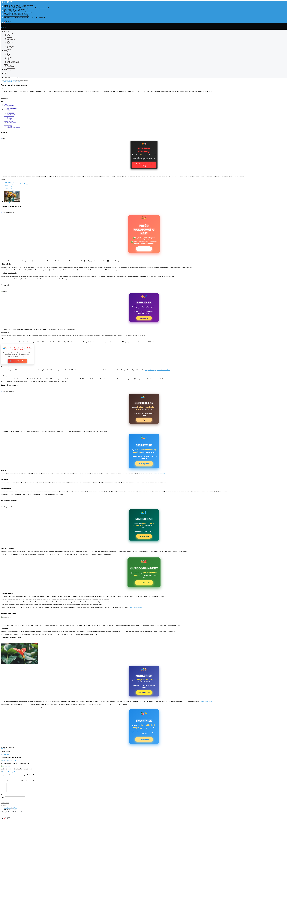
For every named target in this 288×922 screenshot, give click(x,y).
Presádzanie (9, 118)
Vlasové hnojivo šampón (206, 701)
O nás (5, 73)
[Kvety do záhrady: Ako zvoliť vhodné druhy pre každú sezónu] (9, 182)
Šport (8, 41)
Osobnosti (6, 72)
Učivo (5, 45)
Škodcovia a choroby (11, 122)
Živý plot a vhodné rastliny (10, 809)
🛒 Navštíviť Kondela (17, 361)
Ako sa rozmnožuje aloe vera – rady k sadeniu (15, 763)
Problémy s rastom (11, 123)
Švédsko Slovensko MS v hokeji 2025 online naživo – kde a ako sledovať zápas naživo (24, 17)
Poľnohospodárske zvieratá (13, 61)
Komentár (3, 791)
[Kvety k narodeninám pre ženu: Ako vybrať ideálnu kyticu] (8, 771)
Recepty (6, 69)
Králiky (8, 60)
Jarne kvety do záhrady (159, 473)
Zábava (8, 35)
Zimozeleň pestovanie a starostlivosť (13, 186)
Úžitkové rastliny (11, 68)
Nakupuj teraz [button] (144, 249)
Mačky (8, 54)
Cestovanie (9, 37)
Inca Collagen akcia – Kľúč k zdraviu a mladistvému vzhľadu (18, 5)
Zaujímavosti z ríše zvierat (13, 62)
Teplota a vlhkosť (10, 113)
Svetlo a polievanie (11, 114)
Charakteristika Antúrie (9, 105)
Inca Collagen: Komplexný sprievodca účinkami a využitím (18, 6)
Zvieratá (6, 50)
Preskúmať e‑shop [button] (144, 582)
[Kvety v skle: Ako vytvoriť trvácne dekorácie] (12, 201)
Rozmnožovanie (10, 119)
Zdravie (8, 43)
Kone (8, 58)
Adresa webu (4, 800)
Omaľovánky (10, 33)
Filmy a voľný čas (11, 39)
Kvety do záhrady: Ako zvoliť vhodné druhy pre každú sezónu (20, 183)
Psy (7, 53)
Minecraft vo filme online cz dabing (12, 10)
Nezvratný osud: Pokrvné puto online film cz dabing (16, 14)
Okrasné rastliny (10, 66)
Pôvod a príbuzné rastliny (12, 108)
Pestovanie (6, 109)
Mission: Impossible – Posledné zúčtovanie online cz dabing (18, 12)
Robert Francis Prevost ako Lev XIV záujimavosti (15, 9)
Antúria (5, 104)
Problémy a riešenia (8, 121)
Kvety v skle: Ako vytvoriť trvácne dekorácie (16, 203)
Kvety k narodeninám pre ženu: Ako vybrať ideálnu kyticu (19, 775)
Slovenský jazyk (10, 46)
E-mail (3, 797)
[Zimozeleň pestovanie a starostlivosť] (7, 185)
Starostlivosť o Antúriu (9, 116)
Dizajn (8, 38)
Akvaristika (9, 57)
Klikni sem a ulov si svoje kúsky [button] (144, 165)
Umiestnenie (9, 110)
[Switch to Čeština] (4, 22)
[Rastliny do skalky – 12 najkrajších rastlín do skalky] (6, 766)
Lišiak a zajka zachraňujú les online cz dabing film (15, 13)
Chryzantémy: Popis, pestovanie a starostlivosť (157, 370)
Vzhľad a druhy (10, 107)
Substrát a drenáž (10, 112)
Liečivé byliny (10, 65)
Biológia (9, 49)
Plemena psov (10, 51)
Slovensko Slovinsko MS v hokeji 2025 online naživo (16, 16)
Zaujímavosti (10, 42)
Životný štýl (6, 31)
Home (2, 80)
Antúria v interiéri (8, 125)
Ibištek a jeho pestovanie (135, 607)
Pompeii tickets (7, 21)
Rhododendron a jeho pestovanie (11, 757)
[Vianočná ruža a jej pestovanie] (8, 188)
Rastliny (6, 64)
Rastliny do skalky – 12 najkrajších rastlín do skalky (17, 769)
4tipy (5, 19)
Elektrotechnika (10, 47)
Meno (2, 794)
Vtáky (8, 55)
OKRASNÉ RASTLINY (10, 80)
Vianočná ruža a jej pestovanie (12, 189)
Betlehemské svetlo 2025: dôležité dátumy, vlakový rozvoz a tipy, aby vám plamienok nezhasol (26, 7)
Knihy (8, 34)
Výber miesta (9, 126)
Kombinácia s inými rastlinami (13, 127)
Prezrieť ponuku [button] (144, 318)
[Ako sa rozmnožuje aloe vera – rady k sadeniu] (8, 760)
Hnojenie (8, 117)
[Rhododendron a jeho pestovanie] (5, 754)
